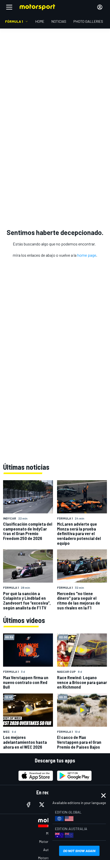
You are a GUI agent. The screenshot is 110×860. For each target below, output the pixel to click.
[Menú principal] (9, 7)
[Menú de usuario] (100, 7)
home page (86, 255)
